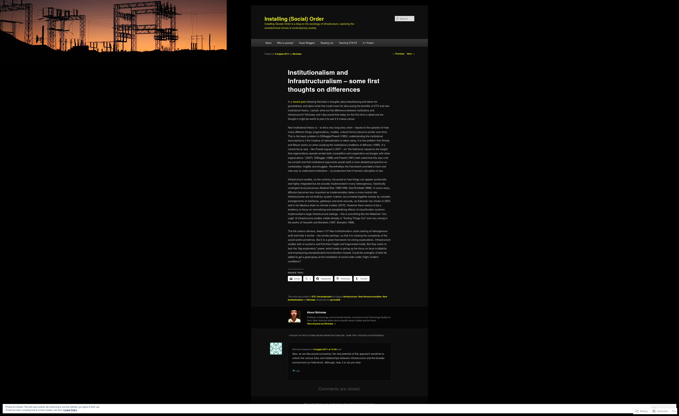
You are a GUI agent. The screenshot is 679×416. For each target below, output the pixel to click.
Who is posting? (285, 42)
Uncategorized (324, 296)
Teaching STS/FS (348, 42)
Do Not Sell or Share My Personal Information (352, 403)
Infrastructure (350, 296)
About (268, 42)
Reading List (327, 42)
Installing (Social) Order (294, 18)
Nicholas (297, 53)
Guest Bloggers (307, 42)
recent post (299, 101)
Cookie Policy (70, 410)
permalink (335, 299)
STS (314, 296)
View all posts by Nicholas (321, 323)
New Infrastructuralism (370, 296)
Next (410, 53)
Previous (398, 53)
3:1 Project (368, 42)
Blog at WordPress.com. (316, 403)
